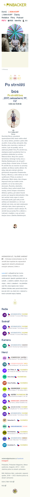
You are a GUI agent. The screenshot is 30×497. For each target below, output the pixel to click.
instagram (5, 461)
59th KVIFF (7, 15)
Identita (18, 21)
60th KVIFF (14, 12)
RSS (11, 21)
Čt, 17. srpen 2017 (13, 133)
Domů (4, 12)
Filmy (13, 18)
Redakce (5, 18)
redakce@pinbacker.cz (9, 458)
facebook (20, 458)
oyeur (3, 273)
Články (17, 15)
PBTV (4, 21)
